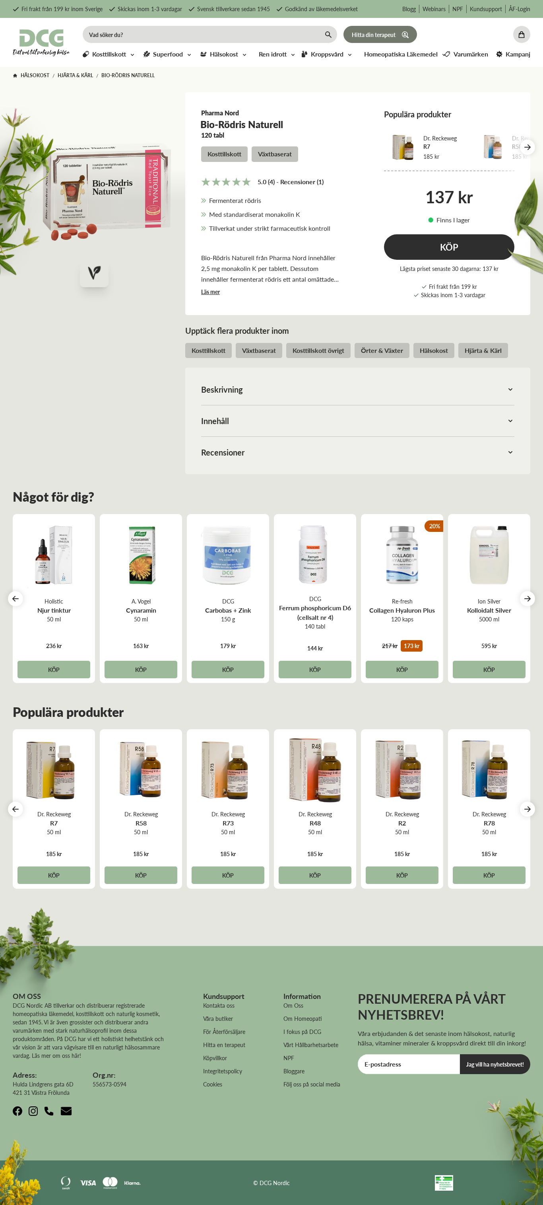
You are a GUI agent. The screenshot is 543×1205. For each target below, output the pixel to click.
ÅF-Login (519, 9)
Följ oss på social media (311, 1084)
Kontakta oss (219, 1005)
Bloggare (293, 1071)
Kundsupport (486, 9)
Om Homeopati (302, 1018)
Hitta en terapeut (224, 1045)
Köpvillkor (215, 1058)
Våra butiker (218, 1018)
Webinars (434, 9)
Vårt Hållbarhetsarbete (310, 1045)
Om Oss (293, 1005)
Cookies (212, 1084)
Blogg (409, 9)
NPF (457, 9)
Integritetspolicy (222, 1071)
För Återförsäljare (224, 1032)
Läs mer (210, 292)
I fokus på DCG (302, 1032)
